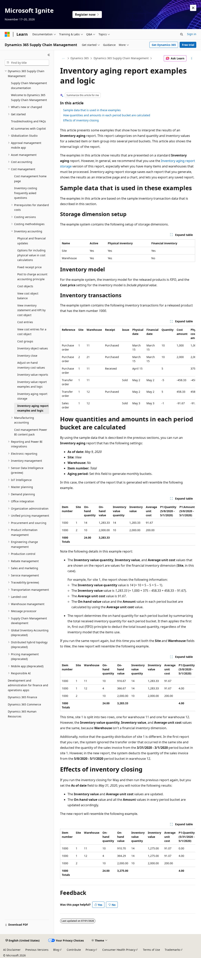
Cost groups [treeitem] (25, 341)
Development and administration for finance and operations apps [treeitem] (28, 685)
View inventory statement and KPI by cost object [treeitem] (31, 310)
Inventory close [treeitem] (27, 355)
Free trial (188, 45)
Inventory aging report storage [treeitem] (32, 396)
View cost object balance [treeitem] (27, 296)
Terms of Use (151, 950)
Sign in (191, 34)
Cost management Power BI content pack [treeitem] (30, 432)
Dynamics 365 (79, 58)
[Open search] (181, 34)
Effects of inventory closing (81, 120)
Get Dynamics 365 (164, 45)
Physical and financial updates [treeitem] (31, 240)
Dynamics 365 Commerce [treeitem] (24, 704)
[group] (127, 368)
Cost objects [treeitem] (25, 286)
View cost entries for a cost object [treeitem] (31, 331)
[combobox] (27, 63)
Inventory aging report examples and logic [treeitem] (32, 408)
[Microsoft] (7, 34)
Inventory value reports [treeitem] (32, 374)
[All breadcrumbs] (63, 58)
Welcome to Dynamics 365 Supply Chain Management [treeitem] (29, 97)
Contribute (74, 950)
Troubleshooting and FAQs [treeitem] (28, 121)
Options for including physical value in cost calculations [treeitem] (31, 255)
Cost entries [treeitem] (25, 322)
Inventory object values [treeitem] (32, 348)
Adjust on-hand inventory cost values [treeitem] (31, 365)
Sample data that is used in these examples (92, 110)
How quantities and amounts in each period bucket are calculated (106, 115)
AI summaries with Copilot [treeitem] (28, 128)
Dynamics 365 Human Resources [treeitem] (22, 714)
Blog (56, 950)
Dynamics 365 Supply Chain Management (121, 58)
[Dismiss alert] (193, 8)
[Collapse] (48, 55)
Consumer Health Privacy (118, 950)
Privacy (90, 950)
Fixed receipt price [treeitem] (29, 267)
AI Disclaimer (12, 950)
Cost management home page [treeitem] (30, 178)
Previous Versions (36, 950)
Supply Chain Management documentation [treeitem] (29, 85)
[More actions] (191, 58)
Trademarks (172, 950)
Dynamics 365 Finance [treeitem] (22, 697)
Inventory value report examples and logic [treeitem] (32, 384)
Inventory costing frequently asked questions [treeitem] (25, 193)
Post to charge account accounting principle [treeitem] (32, 276)
